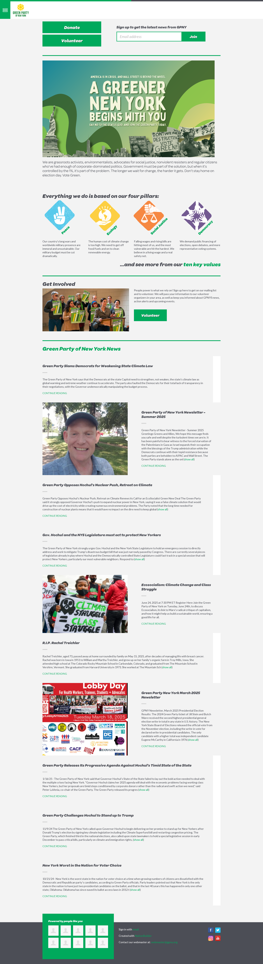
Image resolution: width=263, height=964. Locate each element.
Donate (72, 27)
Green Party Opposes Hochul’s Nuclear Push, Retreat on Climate (97, 484)
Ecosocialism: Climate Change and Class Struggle (176, 587)
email (136, 929)
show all (189, 459)
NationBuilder (143, 935)
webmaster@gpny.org (164, 942)
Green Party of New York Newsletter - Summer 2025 (173, 414)
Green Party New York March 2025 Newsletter (170, 695)
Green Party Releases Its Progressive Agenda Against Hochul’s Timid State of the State (116, 765)
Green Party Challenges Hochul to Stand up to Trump (88, 815)
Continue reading (54, 393)
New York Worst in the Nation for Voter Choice (81, 865)
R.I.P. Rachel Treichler (61, 642)
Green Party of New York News (81, 348)
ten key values (202, 264)
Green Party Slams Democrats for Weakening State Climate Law (97, 365)
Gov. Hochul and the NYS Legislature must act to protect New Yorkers (101, 534)
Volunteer (72, 40)
